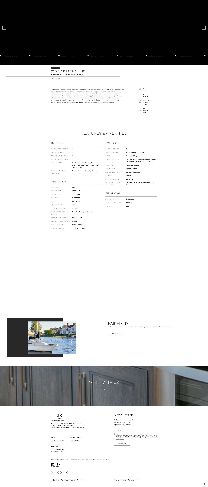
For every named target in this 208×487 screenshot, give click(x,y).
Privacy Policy (120, 439)
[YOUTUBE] (66, 472)
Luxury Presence (77, 480)
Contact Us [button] (104, 389)
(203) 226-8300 (75, 440)
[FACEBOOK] (52, 472)
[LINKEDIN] (61, 472)
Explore (115, 333)
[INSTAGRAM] (57, 472)
